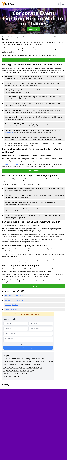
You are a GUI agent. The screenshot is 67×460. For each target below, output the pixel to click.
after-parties (9, 133)
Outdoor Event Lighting (11, 164)
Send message (28, 348)
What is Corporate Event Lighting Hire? (16, 373)
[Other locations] (59, 4)
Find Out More (34, 171)
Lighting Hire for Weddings (14, 300)
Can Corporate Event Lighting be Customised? (18, 370)
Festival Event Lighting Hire (14, 295)
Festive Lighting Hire (11, 305)
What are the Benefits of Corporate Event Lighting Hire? (21, 365)
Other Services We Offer (11, 376)
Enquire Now (33, 29)
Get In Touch (33, 60)
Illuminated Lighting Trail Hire (14, 309)
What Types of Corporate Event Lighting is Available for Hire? (23, 359)
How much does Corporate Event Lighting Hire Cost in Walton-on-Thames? (28, 362)
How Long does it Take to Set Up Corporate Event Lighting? (22, 367)
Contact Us (33, 286)
